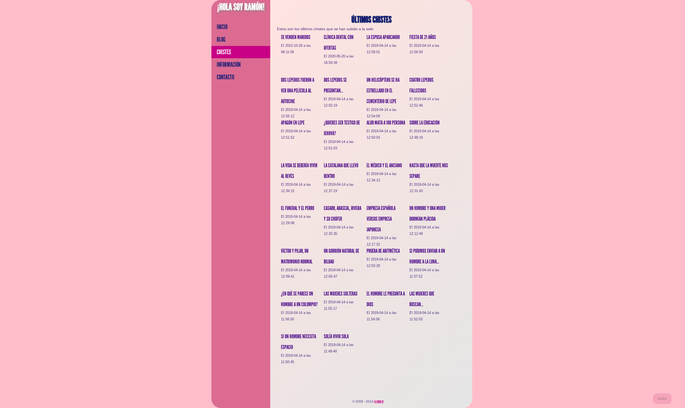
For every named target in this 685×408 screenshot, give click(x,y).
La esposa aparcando (383, 37)
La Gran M (378, 401)
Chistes (224, 52)
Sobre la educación (424, 122)
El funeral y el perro (297, 208)
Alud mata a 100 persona (386, 122)
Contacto (225, 77)
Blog (221, 39)
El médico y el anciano (384, 165)
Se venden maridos (295, 37)
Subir (662, 399)
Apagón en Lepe (293, 122)
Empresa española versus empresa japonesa (381, 219)
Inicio (222, 27)
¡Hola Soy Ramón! (241, 7)
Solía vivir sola (336, 336)
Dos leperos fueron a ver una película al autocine (297, 90)
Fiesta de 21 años (422, 37)
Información (229, 64)
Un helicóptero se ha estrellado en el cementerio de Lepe (383, 90)
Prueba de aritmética (383, 251)
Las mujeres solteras (340, 293)
